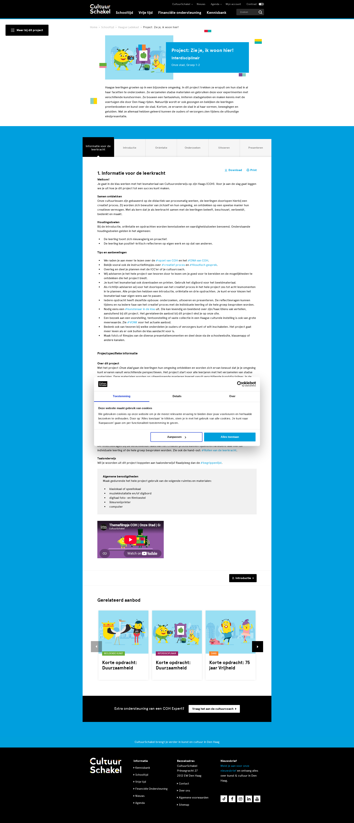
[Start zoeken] (260, 12)
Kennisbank (216, 12)
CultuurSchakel (181, 4)
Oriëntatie (161, 149)
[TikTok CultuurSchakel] (224, 798)
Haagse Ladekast (129, 27)
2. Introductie (241, 578)
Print (253, 170)
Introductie (129, 149)
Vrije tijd (146, 12)
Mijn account (233, 4)
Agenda (215, 4)
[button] (96, 646)
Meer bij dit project (30, 30)
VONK (133, 322)
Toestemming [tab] (121, 396)
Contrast (252, 4)
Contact (184, 783)
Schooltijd (124, 12)
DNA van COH (199, 260)
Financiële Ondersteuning (151, 788)
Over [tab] (232, 396)
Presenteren (255, 149)
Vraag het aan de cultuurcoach (212, 709)
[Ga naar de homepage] (100, 9)
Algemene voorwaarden (194, 797)
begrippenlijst (212, 463)
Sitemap (184, 804)
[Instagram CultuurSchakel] (240, 799)
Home (93, 27)
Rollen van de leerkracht (220, 450)
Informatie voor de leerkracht (98, 147)
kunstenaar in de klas (141, 309)
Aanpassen (174, 437)
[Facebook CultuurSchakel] (232, 799)
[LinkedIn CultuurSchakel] (248, 799)
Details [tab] (177, 396)
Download (235, 170)
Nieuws (201, 4)
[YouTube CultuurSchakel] (257, 799)
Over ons (184, 790)
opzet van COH (168, 260)
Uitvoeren (224, 149)
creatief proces (174, 265)
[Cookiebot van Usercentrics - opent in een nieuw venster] (240, 384)
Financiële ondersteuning (179, 12)
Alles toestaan (230, 437)
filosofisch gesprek (204, 265)
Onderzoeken (192, 149)
